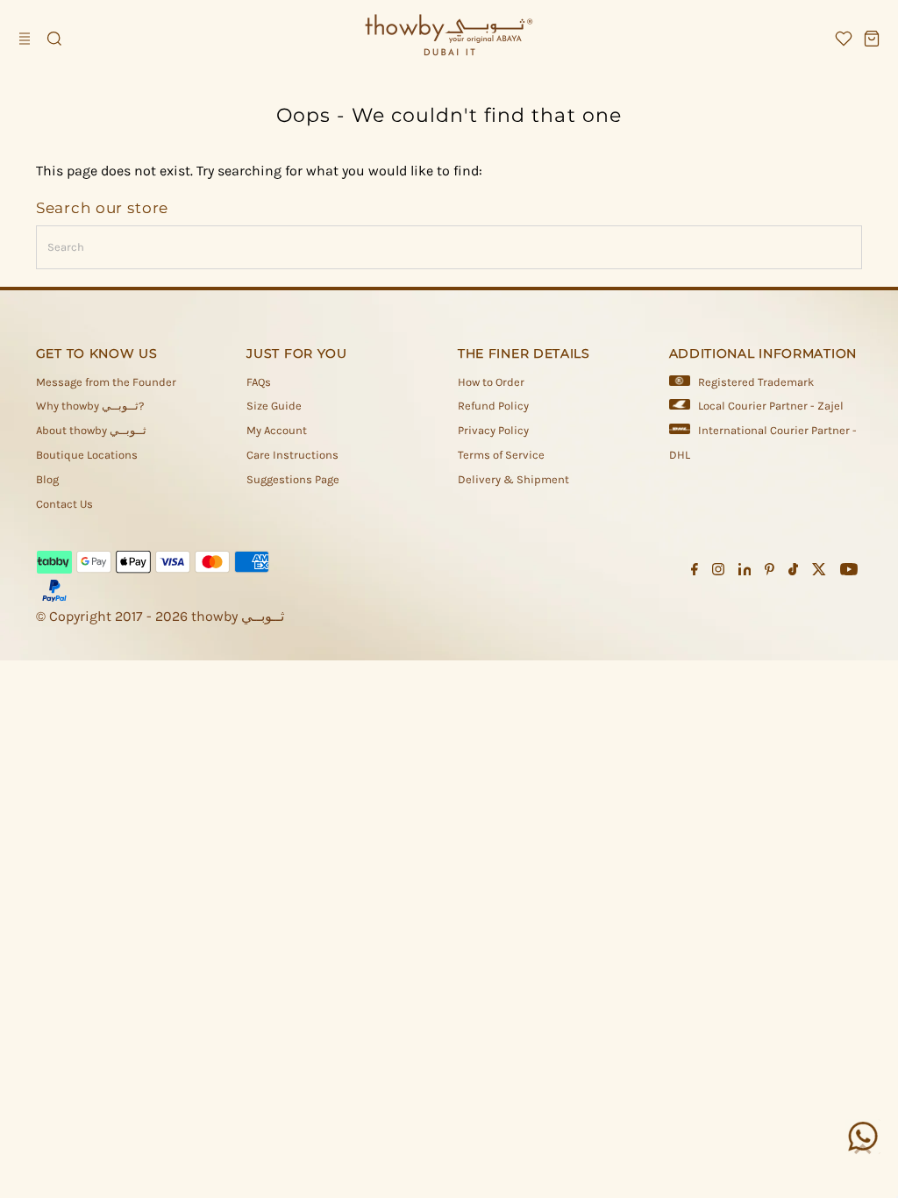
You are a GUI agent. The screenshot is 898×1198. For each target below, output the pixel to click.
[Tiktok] (793, 572)
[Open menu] (26, 38)
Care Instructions (292, 454)
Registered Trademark (756, 382)
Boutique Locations (87, 454)
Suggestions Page (292, 479)
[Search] (54, 38)
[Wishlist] (843, 38)
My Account (276, 430)
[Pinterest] (769, 572)
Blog (47, 479)
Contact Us (64, 503)
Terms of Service (501, 454)
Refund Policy (493, 405)
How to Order (491, 382)
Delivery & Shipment (513, 479)
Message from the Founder (106, 382)
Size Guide (274, 405)
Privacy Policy (493, 430)
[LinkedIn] (745, 572)
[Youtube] (849, 572)
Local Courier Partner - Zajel (771, 405)
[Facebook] (694, 572)
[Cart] (871, 38)
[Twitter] (819, 572)
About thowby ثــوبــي (91, 430)
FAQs (258, 382)
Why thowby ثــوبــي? (90, 405)
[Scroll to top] (862, 1149)
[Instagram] (718, 572)
